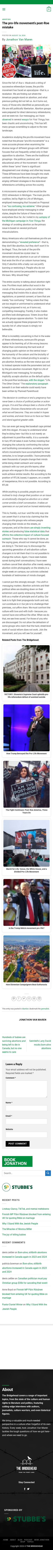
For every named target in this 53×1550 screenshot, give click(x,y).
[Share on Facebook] (19, 998)
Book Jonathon (41, 1540)
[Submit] (48, 1173)
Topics (30, 1542)
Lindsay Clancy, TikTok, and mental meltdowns (25, 1208)
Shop (22, 1542)
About (13, 1540)
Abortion (6, 19)
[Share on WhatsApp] (13, 998)
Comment (11, 1078)
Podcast (28, 1540)
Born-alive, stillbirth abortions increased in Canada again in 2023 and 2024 (24, 1254)
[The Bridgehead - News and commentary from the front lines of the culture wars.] (26, 9)
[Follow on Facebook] (25, 1489)
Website (9, 1129)
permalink (45, 1009)
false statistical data (34, 531)
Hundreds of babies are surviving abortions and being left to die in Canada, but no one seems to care (14, 1044)
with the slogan (36, 380)
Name (9, 1102)
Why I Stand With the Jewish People (20, 1223)
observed (6, 119)
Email (9, 1116)
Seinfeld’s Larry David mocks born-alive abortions (40, 1045)
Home (5, 1540)
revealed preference (29, 242)
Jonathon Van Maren (19, 39)
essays (25, 119)
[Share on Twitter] (24, 998)
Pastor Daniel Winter (12, 1304)
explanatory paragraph (36, 383)
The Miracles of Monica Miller (17, 1229)
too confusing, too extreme (21, 206)
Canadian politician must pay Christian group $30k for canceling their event (24, 1280)
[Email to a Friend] (29, 998)
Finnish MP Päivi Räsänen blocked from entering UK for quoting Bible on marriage (26, 1216)
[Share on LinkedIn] (39, 998)
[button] (4, 9)
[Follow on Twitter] (28, 1489)
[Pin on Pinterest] (34, 998)
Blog (20, 1540)
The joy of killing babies (14, 1234)
